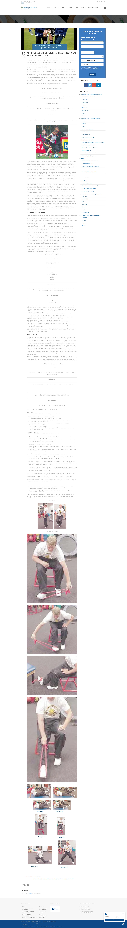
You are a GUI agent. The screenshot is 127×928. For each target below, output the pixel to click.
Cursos (55, 7)
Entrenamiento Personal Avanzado (90, 185)
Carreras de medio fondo (88, 129)
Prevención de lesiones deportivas (90, 147)
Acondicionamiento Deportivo (89, 97)
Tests (77, 7)
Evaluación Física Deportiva (88, 145)
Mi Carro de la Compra (93, 7)
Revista (42, 914)
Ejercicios (64, 57)
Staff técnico (43, 909)
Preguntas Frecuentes (28, 911)
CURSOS (84, 39)
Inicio (48, 7)
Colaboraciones (27, 914)
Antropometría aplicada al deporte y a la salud (93, 142)
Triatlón (84, 126)
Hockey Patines (85, 212)
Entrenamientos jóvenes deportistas (90, 166)
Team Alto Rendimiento (38, 57)
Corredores (84, 217)
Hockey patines (85, 110)
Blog (82, 7)
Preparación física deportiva (88, 191)
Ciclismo (84, 121)
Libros (41, 912)
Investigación (43, 915)
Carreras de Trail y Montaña (88, 137)
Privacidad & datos (29, 926)
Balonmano (85, 102)
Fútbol (83, 105)
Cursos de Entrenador (28, 908)
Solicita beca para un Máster (30, 917)
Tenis (83, 116)
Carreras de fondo (86, 131)
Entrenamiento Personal (87, 169)
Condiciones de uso (53, 926)
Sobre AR (42, 906)
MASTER (96, 39)
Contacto (61, 926)
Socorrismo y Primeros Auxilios (89, 153)
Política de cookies (44, 926)
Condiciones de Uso (95, 67)
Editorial (70, 7)
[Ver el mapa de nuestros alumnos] (55, 909)
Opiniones (42, 917)
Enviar (92, 74)
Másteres (62, 7)
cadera (59, 57)
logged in (30, 893)
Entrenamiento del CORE (88, 163)
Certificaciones (26, 912)
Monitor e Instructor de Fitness (89, 171)
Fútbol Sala (84, 107)
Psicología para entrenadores (89, 188)
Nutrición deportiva (86, 150)
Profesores (42, 911)
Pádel (83, 113)
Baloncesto (84, 99)
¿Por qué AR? (43, 908)
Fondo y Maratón (86, 134)
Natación (84, 123)
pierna (67, 57)
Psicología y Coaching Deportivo (89, 155)
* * (81, 49)
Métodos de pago (27, 915)
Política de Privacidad (85, 68)
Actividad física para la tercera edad (90, 160)
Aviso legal (36, 926)
